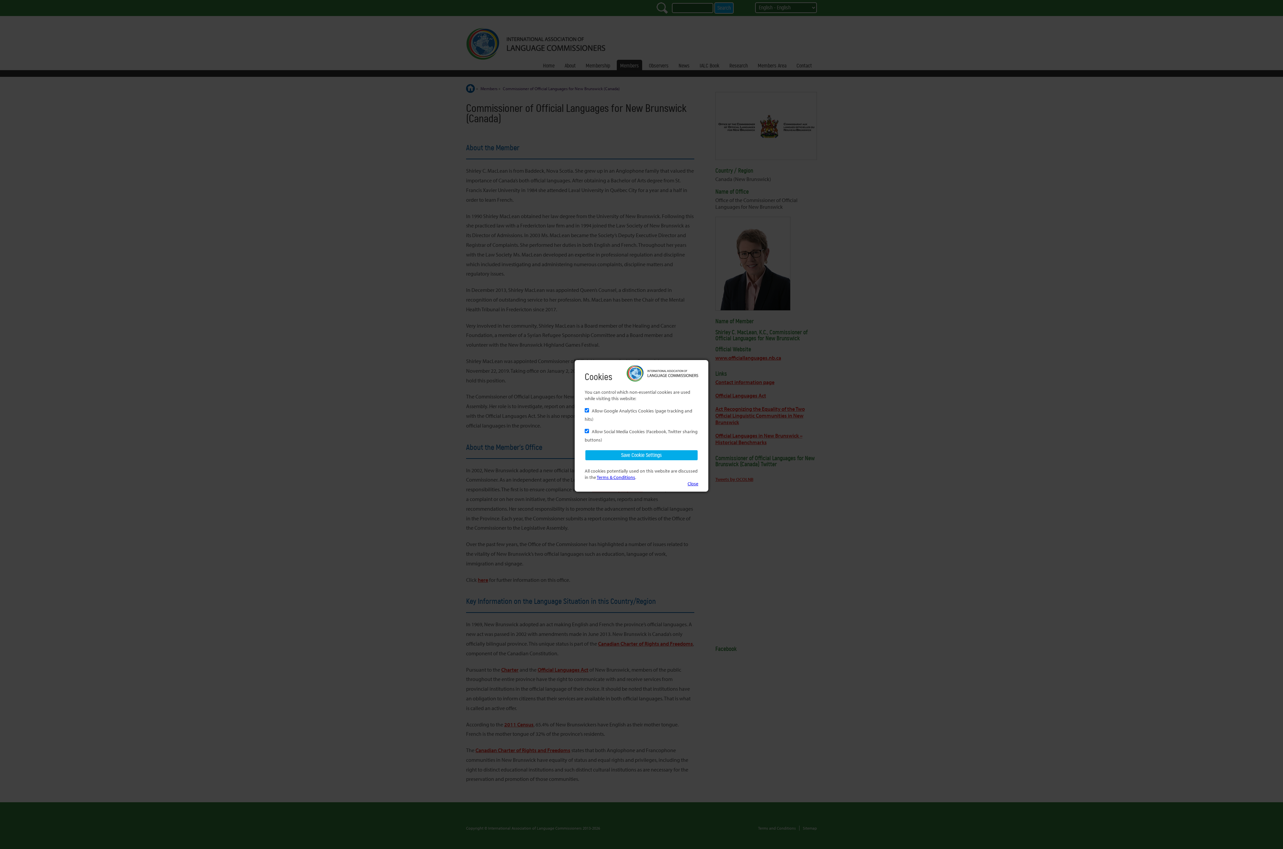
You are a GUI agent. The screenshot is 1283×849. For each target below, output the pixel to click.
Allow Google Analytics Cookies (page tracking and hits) (638, 414)
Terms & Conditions (616, 477)
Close (693, 483)
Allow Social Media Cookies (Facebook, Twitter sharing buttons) (641, 435)
